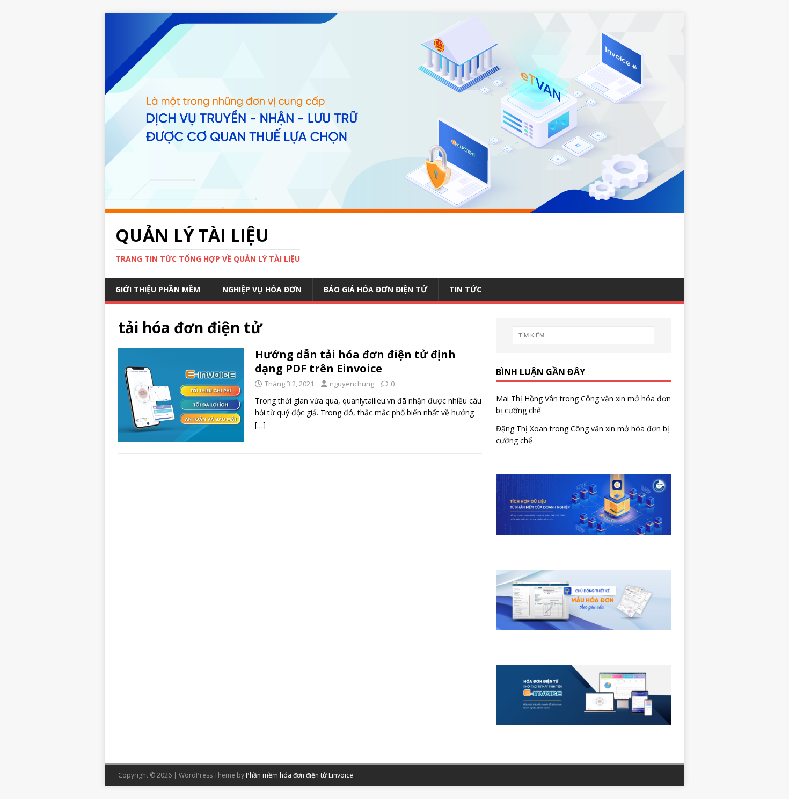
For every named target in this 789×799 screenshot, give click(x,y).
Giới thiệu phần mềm (157, 289)
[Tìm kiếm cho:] (583, 335)
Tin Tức (465, 289)
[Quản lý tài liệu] (394, 206)
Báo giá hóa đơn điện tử (375, 289)
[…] (260, 425)
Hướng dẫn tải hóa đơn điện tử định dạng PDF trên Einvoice (355, 361)
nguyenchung (352, 383)
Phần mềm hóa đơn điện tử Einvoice (299, 775)
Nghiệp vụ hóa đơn (262, 289)
